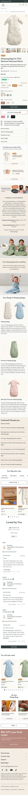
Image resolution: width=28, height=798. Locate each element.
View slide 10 (22, 689)
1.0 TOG (9, 85)
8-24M (8, 102)
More (13, 725)
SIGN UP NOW (14, 744)
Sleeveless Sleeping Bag (8, 220)
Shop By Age (13, 482)
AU (25, 1)
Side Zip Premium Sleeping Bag (11, 399)
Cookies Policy (21, 789)
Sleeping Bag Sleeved (8, 225)
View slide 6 (18, 516)
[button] (9, 71)
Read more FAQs (5, 423)
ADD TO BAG (14, 163)
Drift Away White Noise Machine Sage (7, 509)
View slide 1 (8, 516)
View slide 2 (10, 516)
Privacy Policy (14, 789)
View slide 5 (16, 516)
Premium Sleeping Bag (8, 360)
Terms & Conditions (5, 789)
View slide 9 (20, 689)
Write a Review (16, 532)
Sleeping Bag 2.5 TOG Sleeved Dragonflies (7, 682)
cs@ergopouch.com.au (11, 766)
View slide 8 (18, 689)
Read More (9, 718)
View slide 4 (14, 516)
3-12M (3, 102)
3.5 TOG (20, 85)
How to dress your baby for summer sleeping (8, 714)
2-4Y (13, 102)
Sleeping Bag (5, 322)
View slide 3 (12, 516)
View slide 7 (16, 689)
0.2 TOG (3, 85)
